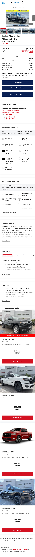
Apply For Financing (17, 94)
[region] (17, 68)
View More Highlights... (9, 212)
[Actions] (31, 38)
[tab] (7, 255)
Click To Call (17, 83)
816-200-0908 (11, 115)
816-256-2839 (12, 117)
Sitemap (21, 549)
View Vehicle (17, 361)
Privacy (26, 549)
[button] (2, 7)
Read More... (6, 241)
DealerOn (15, 549)
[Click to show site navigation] (32, 2)
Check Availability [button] (17, 88)
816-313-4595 (10, 119)
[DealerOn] (5, 547)
